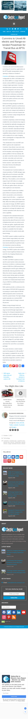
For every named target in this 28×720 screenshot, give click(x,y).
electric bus (6, 442)
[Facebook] (9, 28)
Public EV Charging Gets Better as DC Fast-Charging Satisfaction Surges (15, 474)
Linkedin (16, 425)
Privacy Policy (15, 31)
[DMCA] (6, 622)
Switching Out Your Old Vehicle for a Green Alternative (20, 402)
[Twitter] (18, 28)
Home (4, 31)
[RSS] (7, 28)
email (17, 422)
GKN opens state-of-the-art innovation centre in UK (7, 376)
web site (21, 422)
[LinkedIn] (15, 28)
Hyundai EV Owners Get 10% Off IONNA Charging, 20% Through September (16, 512)
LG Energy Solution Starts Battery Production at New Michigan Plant (15, 494)
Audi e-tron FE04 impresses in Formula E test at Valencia (20, 377)
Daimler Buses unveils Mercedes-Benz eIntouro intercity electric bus (7, 403)
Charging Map (14, 34)
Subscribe (14, 597)
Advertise (22, 31)
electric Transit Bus (15, 442)
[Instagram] (12, 28)
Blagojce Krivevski (16, 413)
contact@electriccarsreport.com (16, 582)
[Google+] (15, 430)
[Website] (10, 430)
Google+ (14, 427)
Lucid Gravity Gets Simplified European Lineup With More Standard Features (16, 484)
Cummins (5, 76)
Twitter (11, 425)
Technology (6, 438)
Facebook (21, 425)
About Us (9, 31)
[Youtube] (20, 28)
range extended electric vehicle (16, 443)
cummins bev (13, 441)
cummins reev (21, 441)
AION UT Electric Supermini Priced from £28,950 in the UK (16, 503)
